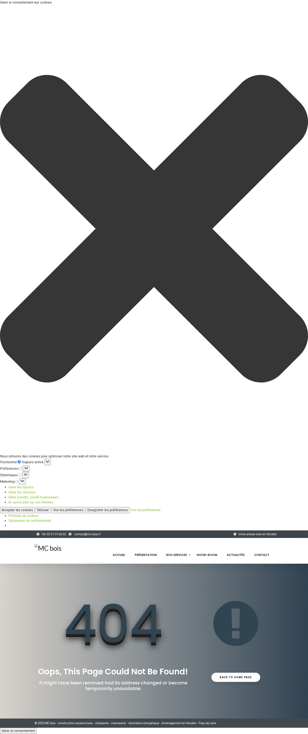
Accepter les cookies (17, 510)
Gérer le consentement (18, 731)
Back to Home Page (236, 677)
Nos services (176, 555)
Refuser (43, 510)
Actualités (236, 555)
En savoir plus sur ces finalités (30, 502)
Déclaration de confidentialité (29, 521)
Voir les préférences (68, 510)
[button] (154, 229)
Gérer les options (21, 487)
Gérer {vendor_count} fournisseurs (33, 497)
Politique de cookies (23, 516)
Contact (261, 555)
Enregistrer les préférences (107, 510)
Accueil (119, 555)
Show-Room (207, 555)
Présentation (146, 555)
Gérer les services (21, 492)
